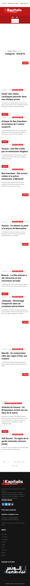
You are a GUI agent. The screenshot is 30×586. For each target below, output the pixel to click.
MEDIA (3, 553)
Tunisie (21, 90)
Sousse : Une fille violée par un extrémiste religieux (15, 150)
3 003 (13, 466)
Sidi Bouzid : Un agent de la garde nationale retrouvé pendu (15, 441)
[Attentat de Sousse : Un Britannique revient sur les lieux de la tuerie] (15, 385)
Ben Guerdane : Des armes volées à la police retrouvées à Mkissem (14, 176)
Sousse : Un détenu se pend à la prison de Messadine (15, 227)
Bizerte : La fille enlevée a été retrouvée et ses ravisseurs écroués (14, 278)
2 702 (22, 462)
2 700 (15, 462)
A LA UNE (7, 403)
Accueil (9, 51)
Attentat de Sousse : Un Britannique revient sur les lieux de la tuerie (14, 410)
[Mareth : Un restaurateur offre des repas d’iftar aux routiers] (15, 333)
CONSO (3, 555)
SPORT (3, 545)
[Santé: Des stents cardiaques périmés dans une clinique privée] (15, 74)
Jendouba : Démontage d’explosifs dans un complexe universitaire (13, 303)
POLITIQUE (4, 537)
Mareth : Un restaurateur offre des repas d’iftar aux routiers (14, 356)
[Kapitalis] (15, 11)
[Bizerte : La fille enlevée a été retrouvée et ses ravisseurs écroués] (15, 255)
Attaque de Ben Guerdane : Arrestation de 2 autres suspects (15, 124)
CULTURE (4, 550)
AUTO (3, 547)
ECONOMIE (4, 539)
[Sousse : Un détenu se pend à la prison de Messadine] (15, 205)
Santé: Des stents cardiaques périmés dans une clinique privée (14, 96)
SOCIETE (14, 51)
